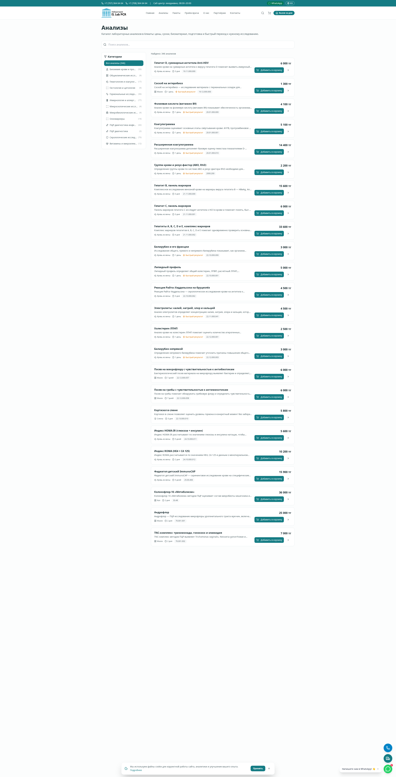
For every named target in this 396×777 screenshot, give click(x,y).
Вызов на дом (285, 13)
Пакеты (176, 12)
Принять (258, 768)
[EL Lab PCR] (113, 13)
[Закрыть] (269, 768)
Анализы (163, 12)
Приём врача (192, 12)
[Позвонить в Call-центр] (388, 748)
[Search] (262, 13)
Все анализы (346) (115, 63)
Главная (150, 12)
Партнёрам (220, 12)
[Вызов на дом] (388, 758)
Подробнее (136, 769)
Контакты (235, 12)
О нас (206, 12)
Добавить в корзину (271, 70)
